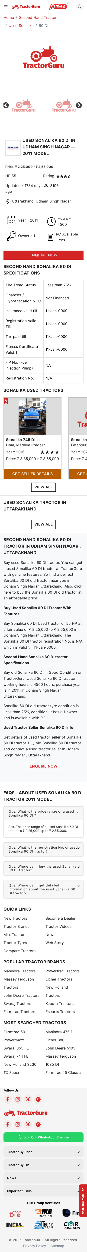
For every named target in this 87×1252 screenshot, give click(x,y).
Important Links (19, 1191)
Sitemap (57, 1246)
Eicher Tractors (58, 979)
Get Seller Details (32, 473)
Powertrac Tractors (62, 971)
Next (78, 105)
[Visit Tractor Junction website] (15, 1212)
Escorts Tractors (60, 1011)
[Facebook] (7, 1099)
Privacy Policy (34, 1246)
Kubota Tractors (59, 1003)
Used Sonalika (21, 25)
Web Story (54, 942)
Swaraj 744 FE (16, 1056)
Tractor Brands (16, 926)
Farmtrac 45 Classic (63, 1072)
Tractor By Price (20, 1152)
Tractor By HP (18, 1165)
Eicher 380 (54, 1040)
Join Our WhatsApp (46, 1137)
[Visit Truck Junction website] (43, 1224)
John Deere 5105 (60, 1048)
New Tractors (15, 918)
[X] (28, 1099)
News (50, 934)
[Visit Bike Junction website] (43, 1212)
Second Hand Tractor (38, 17)
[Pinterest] (38, 1099)
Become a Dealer (60, 918)
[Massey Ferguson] (58, 6)
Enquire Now (43, 766)
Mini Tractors (14, 934)
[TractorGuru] (26, 6)
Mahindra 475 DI (59, 1032)
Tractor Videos (58, 926)
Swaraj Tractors (17, 1003)
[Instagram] (18, 1099)
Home (8, 17)
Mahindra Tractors (19, 971)
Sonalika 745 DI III (22, 439)
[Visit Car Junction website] (72, 1224)
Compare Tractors (19, 950)
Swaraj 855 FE (16, 1048)
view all (43, 487)
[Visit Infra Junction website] (15, 1224)
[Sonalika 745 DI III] (32, 415)
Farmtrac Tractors (19, 1011)
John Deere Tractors (21, 995)
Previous (5, 105)
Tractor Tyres (15, 942)
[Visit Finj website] (72, 1212)
